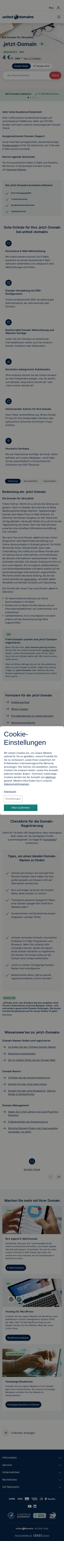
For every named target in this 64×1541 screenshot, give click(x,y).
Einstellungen (13, 798)
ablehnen (51, 777)
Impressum (10, 791)
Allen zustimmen (20, 807)
